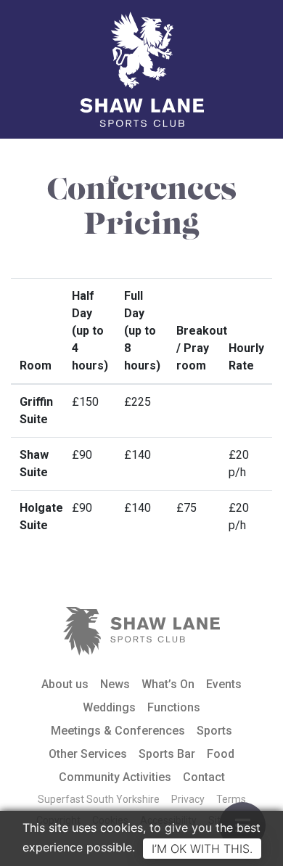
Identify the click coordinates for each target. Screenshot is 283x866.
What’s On (168, 684)
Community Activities (115, 777)
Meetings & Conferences (118, 731)
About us (65, 684)
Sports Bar (167, 754)
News (115, 684)
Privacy (188, 799)
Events (224, 684)
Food (220, 754)
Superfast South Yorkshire (99, 799)
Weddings (109, 707)
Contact (204, 777)
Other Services (88, 754)
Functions (173, 707)
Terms (231, 799)
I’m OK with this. (202, 848)
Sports (214, 731)
